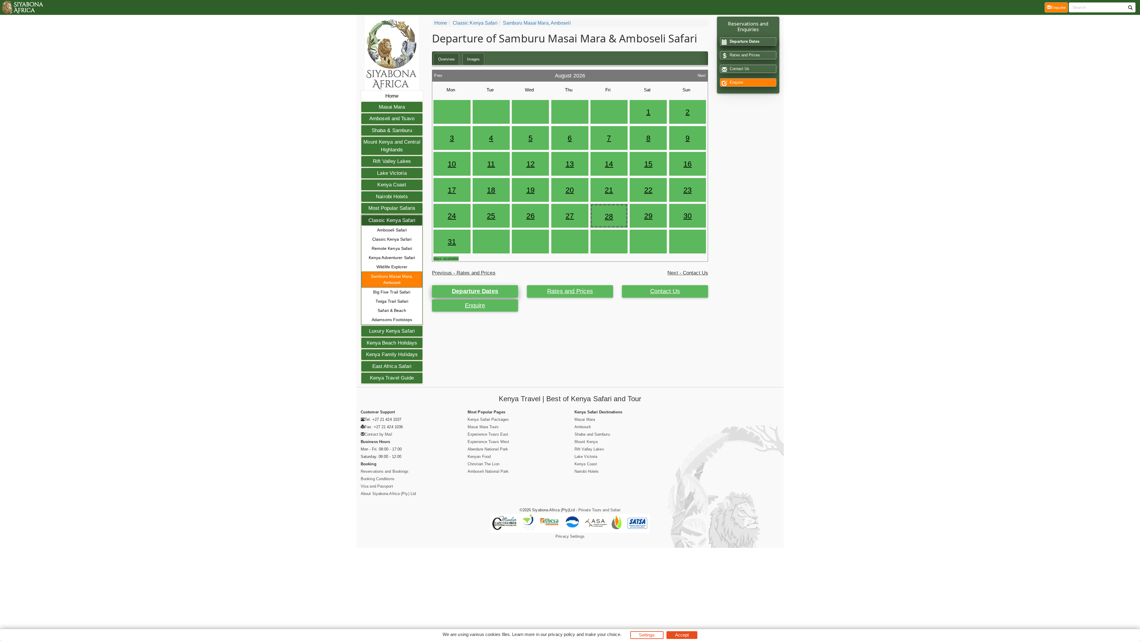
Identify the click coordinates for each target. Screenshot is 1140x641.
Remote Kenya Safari (392, 248)
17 (452, 190)
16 (687, 164)
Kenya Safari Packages (488, 419)
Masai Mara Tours (483, 427)
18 (491, 190)
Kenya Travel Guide (392, 378)
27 (570, 216)
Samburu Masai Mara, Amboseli (392, 279)
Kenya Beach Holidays (392, 343)
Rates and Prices (570, 291)
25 (491, 216)
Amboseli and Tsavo (391, 118)
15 (648, 164)
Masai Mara (392, 107)
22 (648, 190)
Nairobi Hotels (392, 196)
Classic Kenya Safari (392, 220)
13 (570, 164)
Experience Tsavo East (488, 434)
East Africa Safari (392, 366)
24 (452, 216)
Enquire (475, 305)
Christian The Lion (483, 464)
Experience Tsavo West (488, 442)
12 (530, 164)
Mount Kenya (586, 442)
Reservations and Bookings (385, 471)
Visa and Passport (377, 486)
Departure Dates (475, 291)
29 (648, 216)
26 (530, 216)
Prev (438, 74)
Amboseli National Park (488, 471)
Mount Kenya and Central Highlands (391, 146)
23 (687, 190)
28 (609, 216)
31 (452, 241)
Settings (647, 634)
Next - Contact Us (687, 273)
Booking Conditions (378, 479)
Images (473, 59)
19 (530, 190)
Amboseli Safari (392, 230)
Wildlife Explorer (391, 266)
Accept (682, 634)
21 (609, 190)
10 (452, 164)
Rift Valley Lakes (392, 161)
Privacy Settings (570, 536)
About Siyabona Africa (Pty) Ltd (388, 493)
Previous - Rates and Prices (463, 273)
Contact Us (665, 291)
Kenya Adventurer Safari (392, 257)
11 (491, 164)
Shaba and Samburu (592, 434)
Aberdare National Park (488, 449)
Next (702, 74)
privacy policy (561, 634)
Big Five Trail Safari (391, 292)
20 (570, 190)
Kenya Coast (391, 185)
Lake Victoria (391, 173)
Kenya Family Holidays (392, 354)
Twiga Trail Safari (392, 301)
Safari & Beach (392, 310)
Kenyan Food (479, 456)
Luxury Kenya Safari (392, 331)
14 (609, 164)
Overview (446, 59)
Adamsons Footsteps (392, 319)
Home (391, 96)
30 (687, 216)
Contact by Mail (378, 434)
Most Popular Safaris (392, 208)
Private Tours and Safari (599, 510)
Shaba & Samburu (392, 130)
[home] (22, 7)
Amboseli (582, 427)
